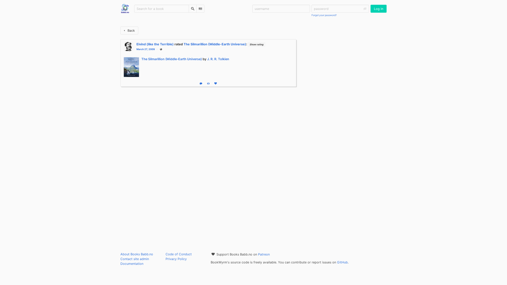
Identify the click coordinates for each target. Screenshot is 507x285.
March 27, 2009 (145, 49)
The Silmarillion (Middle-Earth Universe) (215, 44)
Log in (378, 9)
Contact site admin (134, 259)
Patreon (264, 254)
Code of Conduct (179, 254)
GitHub (342, 262)
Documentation (131, 264)
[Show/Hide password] (365, 8)
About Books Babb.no (136, 254)
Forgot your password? (324, 15)
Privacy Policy (176, 259)
